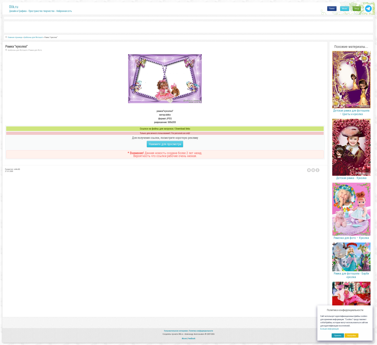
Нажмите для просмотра (165, 144)
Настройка (351, 335)
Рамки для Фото (35, 50)
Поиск (332, 8)
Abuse (184, 338)
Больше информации (329, 329)
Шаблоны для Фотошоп (17, 50)
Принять (337, 335)
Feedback (191, 338)
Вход (357, 8)
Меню (344, 8)
